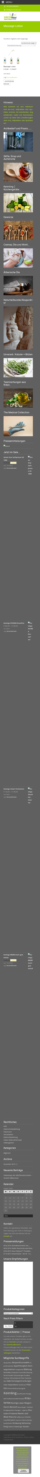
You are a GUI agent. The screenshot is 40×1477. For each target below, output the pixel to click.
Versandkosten (12, 77)
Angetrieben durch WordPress (13, 1437)
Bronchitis (7, 1372)
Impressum (8, 1132)
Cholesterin (15, 1372)
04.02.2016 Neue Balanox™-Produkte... (17, 1251)
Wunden (26, 1427)
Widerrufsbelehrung (11, 1137)
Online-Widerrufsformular (13, 1140)
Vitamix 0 (11, 1427)
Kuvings (14, 1402)
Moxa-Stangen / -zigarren (19, 1410)
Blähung (28, 1369)
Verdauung (16, 1423)
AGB (5, 1126)
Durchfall (22, 1372)
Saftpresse (20, 1417)
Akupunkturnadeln (21, 1362)
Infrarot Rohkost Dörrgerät (16, 1388)
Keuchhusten (21, 1394)
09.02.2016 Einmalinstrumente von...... (17, 1246)
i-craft (30, 1437)
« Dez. (6, 1216)
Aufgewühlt (19, 1370)
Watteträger (18, 1427)
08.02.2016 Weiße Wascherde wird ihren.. (18, 1248)
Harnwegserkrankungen (21, 1381)
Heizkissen (22, 1385)
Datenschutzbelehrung (12, 1129)
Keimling (10, 1393)
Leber (21, 1403)
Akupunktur (7, 1363)
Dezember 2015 (9, 1164)
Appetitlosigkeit (20, 1366)
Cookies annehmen (23, 1471)
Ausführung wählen (9, 82)
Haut (5, 1385)
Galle (9, 1381)
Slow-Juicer (11, 1420)
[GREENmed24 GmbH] (8, 16)
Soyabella (18, 1420)
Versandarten (8, 1134)
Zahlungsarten (9, 1143)
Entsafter (10, 1375)
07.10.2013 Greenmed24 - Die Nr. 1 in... (18, 1254)
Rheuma (12, 1417)
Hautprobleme (13, 1385)
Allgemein (7, 1153)
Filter (8, 1326)
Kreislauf (21, 1399)
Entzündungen (19, 1375)
